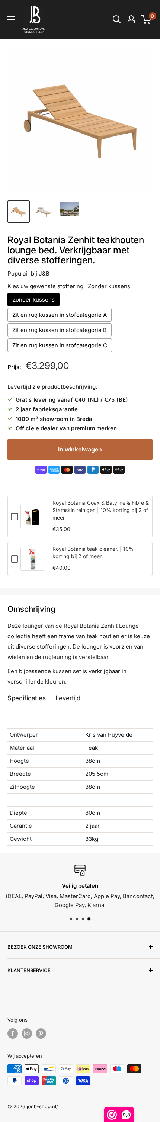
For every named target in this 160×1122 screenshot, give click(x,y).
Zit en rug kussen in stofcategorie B (59, 330)
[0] (146, 19)
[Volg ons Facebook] (12, 1033)
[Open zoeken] (117, 19)
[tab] (26, 699)
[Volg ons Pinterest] (41, 1033)
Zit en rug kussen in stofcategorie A (59, 314)
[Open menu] (11, 19)
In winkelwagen (80, 449)
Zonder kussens (33, 299)
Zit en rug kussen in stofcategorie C (59, 345)
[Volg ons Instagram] (27, 1033)
